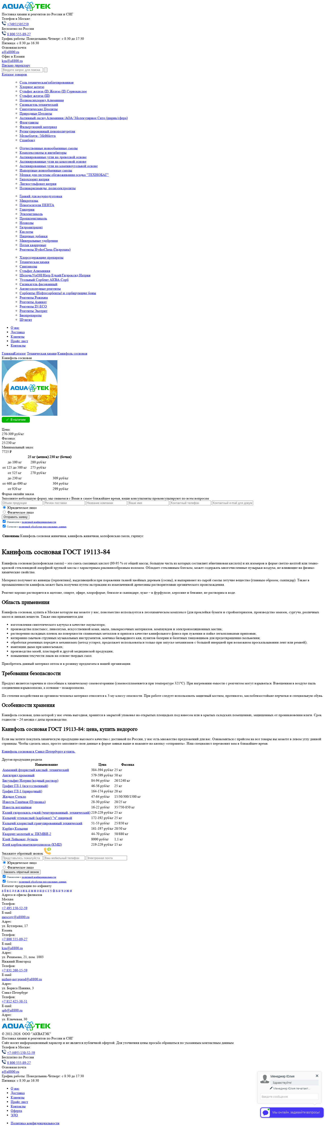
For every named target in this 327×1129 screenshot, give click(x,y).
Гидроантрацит (31, 227)
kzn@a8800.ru (12, 61)
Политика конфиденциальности (35, 1123)
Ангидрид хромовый (18, 775)
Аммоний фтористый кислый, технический (35, 770)
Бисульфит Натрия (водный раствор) (30, 780)
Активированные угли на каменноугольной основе (59, 166)
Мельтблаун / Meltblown (38, 136)
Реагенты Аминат (33, 302)
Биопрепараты (31, 315)
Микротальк (29, 200)
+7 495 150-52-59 (14, 908)
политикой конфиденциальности (39, 522)
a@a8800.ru (10, 52)
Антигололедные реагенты (40, 288)
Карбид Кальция (15, 828)
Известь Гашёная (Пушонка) (24, 802)
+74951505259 (18, 24)
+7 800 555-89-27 (14, 939)
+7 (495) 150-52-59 (21, 1053)
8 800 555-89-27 (19, 1063)
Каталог (14, 74)
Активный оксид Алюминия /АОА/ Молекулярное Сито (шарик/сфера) (74, 118)
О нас (15, 328)
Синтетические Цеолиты (39, 109)
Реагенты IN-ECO (33, 306)
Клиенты (17, 336)
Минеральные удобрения (39, 240)
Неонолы (27, 223)
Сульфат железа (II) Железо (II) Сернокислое (53, 91)
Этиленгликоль (31, 214)
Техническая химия (34, 262)
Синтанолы (28, 266)
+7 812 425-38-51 (14, 1001)
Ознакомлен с (31, 522)
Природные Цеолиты (36, 113)
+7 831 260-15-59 (14, 970)
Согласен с (36, 526)
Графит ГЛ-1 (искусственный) (25, 786)
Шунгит (26, 320)
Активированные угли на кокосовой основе (53, 161)
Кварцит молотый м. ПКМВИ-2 (26, 834)
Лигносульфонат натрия (38, 184)
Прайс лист (19, 341)
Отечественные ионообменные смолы (49, 148)
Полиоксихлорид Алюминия (42, 100)
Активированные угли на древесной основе (53, 157)
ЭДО (14, 1115)
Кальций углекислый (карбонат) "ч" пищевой (37, 818)
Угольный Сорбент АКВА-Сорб (44, 280)
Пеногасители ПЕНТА (37, 205)
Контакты (18, 345)
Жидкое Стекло (14, 796)
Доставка (18, 332)
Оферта (16, 1111)
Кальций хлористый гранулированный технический (42, 823)
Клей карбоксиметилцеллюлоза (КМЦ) (32, 844)
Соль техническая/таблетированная (46, 82)
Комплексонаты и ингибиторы (43, 152)
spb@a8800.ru (12, 1010)
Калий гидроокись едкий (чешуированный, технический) (46, 812)
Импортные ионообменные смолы (46, 170)
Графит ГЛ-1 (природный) (22, 791)
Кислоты (26, 232)
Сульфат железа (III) (35, 96)
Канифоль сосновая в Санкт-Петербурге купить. (38, 751)
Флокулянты (29, 122)
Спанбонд (27, 140)
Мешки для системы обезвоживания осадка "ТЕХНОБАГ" (64, 175)
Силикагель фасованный (38, 284)
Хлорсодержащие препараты (41, 257)
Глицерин (27, 209)
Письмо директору (16, 65)
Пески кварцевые (33, 245)
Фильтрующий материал (38, 127)
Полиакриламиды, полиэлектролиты (48, 188)
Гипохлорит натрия (34, 179)
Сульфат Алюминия (35, 271)
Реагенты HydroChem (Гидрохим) (45, 249)
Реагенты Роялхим (34, 297)
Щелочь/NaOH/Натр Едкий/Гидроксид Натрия (55, 275)
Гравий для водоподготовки (41, 196)
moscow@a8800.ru (15, 917)
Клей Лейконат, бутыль (20, 839)
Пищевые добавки (34, 236)
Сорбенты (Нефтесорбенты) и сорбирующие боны (58, 293)
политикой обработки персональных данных (43, 526)
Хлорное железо (32, 87)
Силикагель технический (39, 104)
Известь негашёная (16, 807)
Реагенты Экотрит (33, 311)
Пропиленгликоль (33, 218)
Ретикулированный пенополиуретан (47, 131)
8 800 (19, 34)
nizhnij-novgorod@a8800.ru (22, 979)
